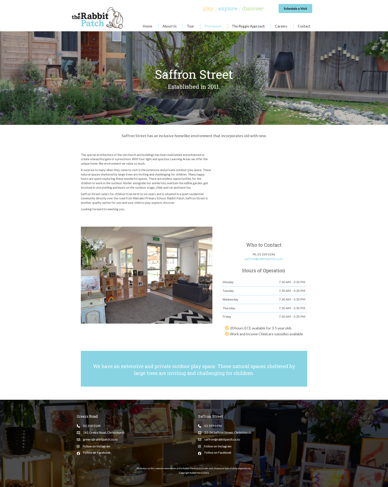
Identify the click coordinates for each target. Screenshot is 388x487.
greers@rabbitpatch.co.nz (100, 439)
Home (147, 26)
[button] (91, 280)
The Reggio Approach (248, 26)
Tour (190, 26)
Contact (304, 26)
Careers (281, 26)
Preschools (213, 26)
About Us (169, 26)
